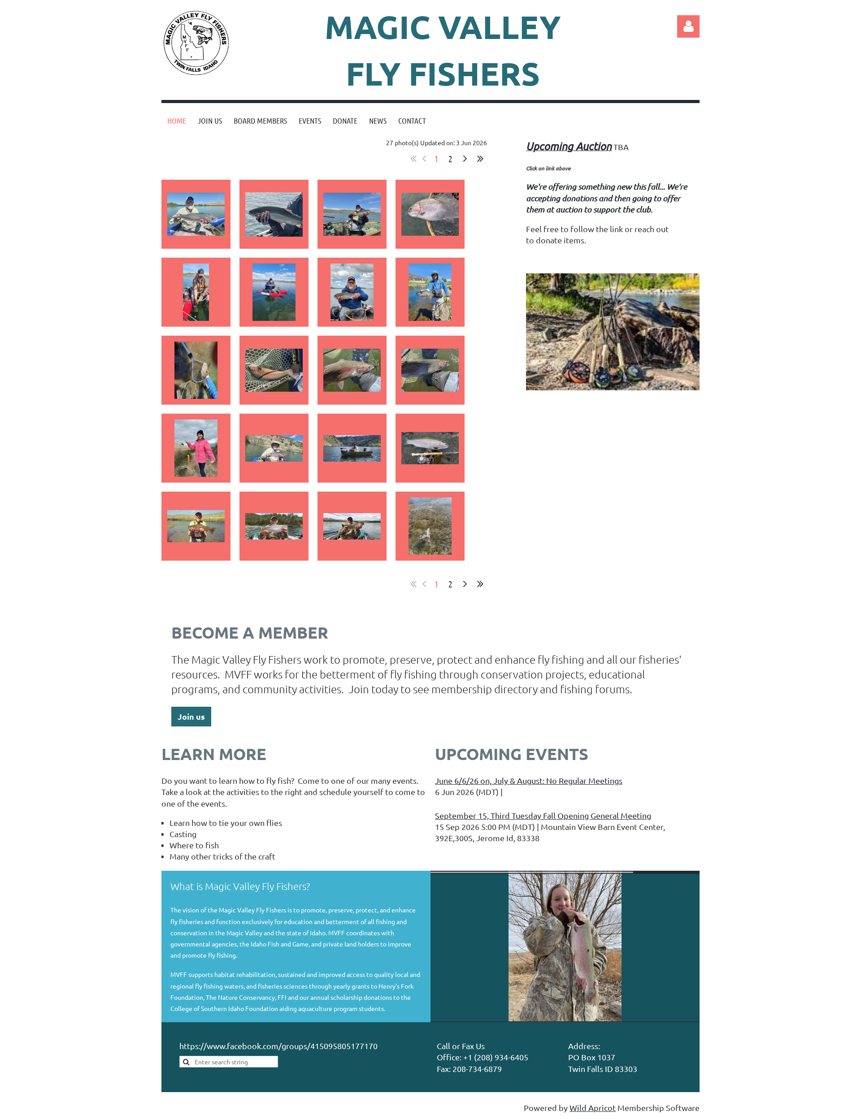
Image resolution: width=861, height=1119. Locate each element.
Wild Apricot (593, 1107)
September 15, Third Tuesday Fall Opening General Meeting (543, 815)
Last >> (480, 158)
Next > (465, 158)
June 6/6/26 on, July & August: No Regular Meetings (528, 780)
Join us (191, 716)
